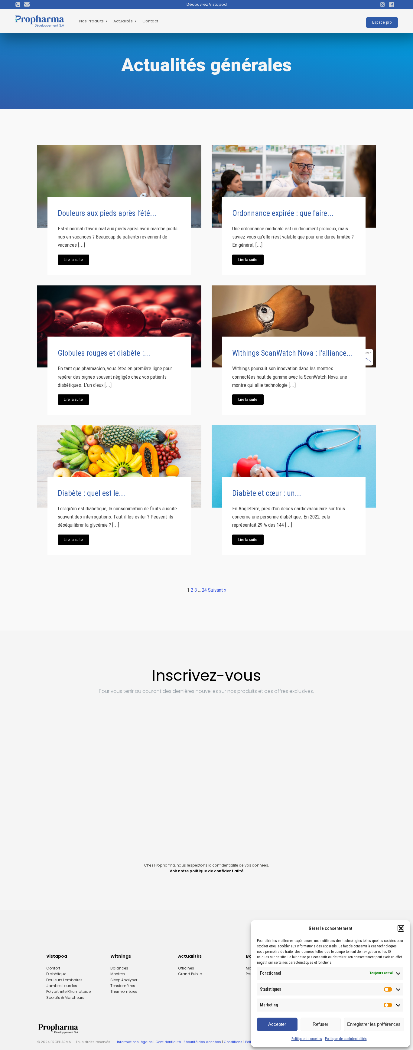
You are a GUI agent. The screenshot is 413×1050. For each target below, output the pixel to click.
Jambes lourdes (61, 985)
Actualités (123, 21)
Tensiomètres (122, 985)
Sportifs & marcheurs (65, 997)
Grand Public (190, 973)
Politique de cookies (306, 1039)
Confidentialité (168, 1041)
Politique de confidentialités (346, 1039)
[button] (401, 928)
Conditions (233, 1041)
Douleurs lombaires (64, 980)
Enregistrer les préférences (374, 1024)
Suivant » (217, 590)
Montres (117, 973)
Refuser (320, 1024)
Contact (150, 21)
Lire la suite (73, 259)
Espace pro (382, 22)
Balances (119, 968)
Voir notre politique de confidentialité (206, 871)
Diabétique (56, 973)
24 (204, 590)
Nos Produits (91, 21)
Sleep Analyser (123, 980)
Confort (53, 968)
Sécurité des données (202, 1041)
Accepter (277, 1024)
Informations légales (135, 1041)
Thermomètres (123, 991)
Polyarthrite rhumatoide (68, 991)
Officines (186, 968)
